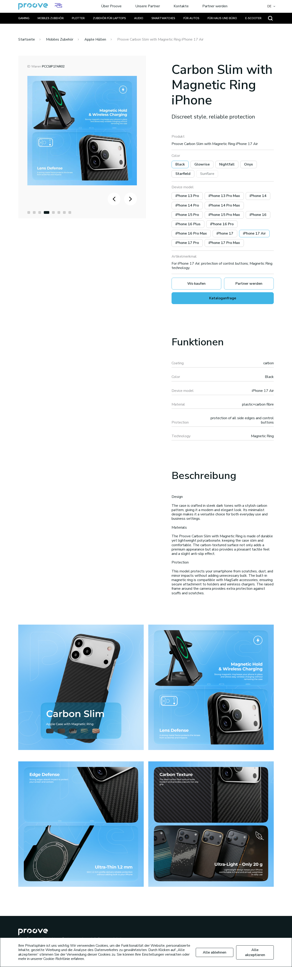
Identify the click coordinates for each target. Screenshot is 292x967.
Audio (138, 18)
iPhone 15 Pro (187, 214)
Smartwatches (163, 18)
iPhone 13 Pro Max (224, 195)
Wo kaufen (196, 283)
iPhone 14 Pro (187, 205)
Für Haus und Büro (222, 18)
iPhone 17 (224, 233)
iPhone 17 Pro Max (224, 242)
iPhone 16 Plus (188, 224)
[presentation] (114, 199)
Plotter (78, 18)
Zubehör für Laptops (109, 18)
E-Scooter (253, 18)
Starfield (182, 173)
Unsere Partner (147, 6)
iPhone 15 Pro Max (224, 214)
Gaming (23, 18)
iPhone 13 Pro (187, 195)
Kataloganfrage (222, 298)
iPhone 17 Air (254, 233)
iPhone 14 (258, 195)
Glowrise (202, 164)
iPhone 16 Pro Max (191, 233)
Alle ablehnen (214, 952)
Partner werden (214, 6)
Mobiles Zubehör (51, 18)
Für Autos (191, 18)
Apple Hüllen (95, 39)
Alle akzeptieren (255, 952)
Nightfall (227, 164)
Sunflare (207, 173)
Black (180, 164)
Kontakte (181, 6)
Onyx (248, 164)
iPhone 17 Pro (187, 242)
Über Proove (111, 6)
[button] (28, 212)
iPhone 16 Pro (222, 224)
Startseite (26, 39)
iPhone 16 (258, 214)
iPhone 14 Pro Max (224, 205)
